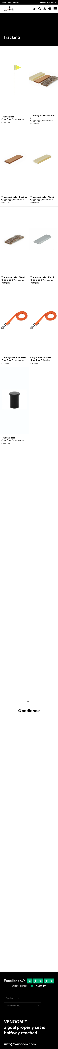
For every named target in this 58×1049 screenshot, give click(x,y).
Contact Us (43, 3)
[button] (7, 119)
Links (51, 2)
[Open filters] (34, 8)
